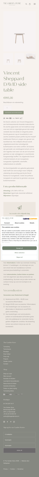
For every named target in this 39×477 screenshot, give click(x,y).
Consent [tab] (7, 223)
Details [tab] (32, 223)
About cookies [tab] (19, 223)
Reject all (20, 257)
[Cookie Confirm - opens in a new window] (30, 219)
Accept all (19, 248)
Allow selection (20, 252)
